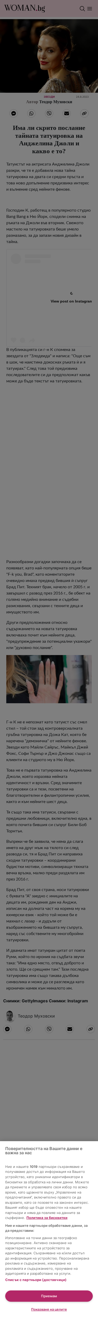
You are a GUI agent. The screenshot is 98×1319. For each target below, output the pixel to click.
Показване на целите (49, 1309)
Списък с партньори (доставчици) (35, 1280)
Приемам (49, 1296)
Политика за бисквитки (46, 1218)
